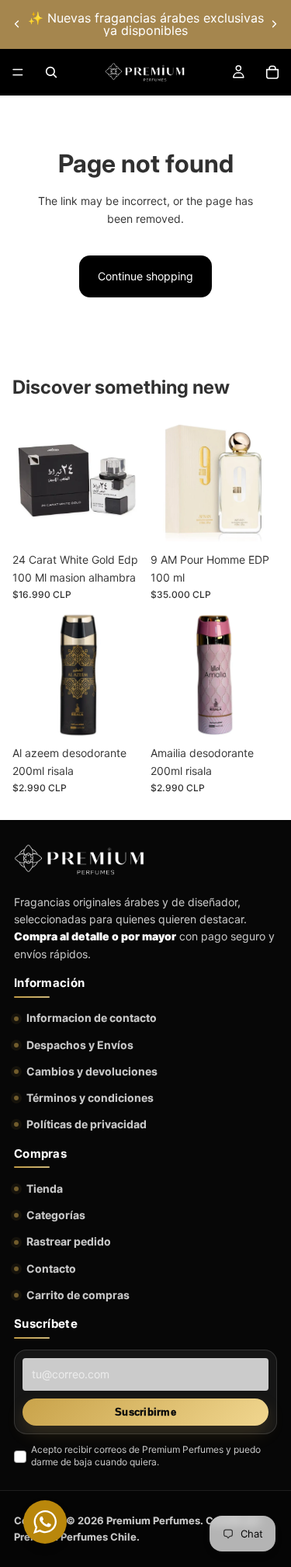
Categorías (55, 1214)
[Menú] (18, 72)
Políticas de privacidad (86, 1124)
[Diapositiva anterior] (17, 24)
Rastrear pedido (68, 1241)
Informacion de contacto (91, 1017)
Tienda (44, 1188)
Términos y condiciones (90, 1097)
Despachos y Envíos (79, 1044)
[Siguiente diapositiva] (274, 24)
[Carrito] (272, 72)
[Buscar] (51, 72)
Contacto (51, 1268)
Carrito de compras (78, 1294)
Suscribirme (145, 1412)
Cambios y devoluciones (92, 1071)
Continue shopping (145, 276)
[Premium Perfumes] (79, 859)
